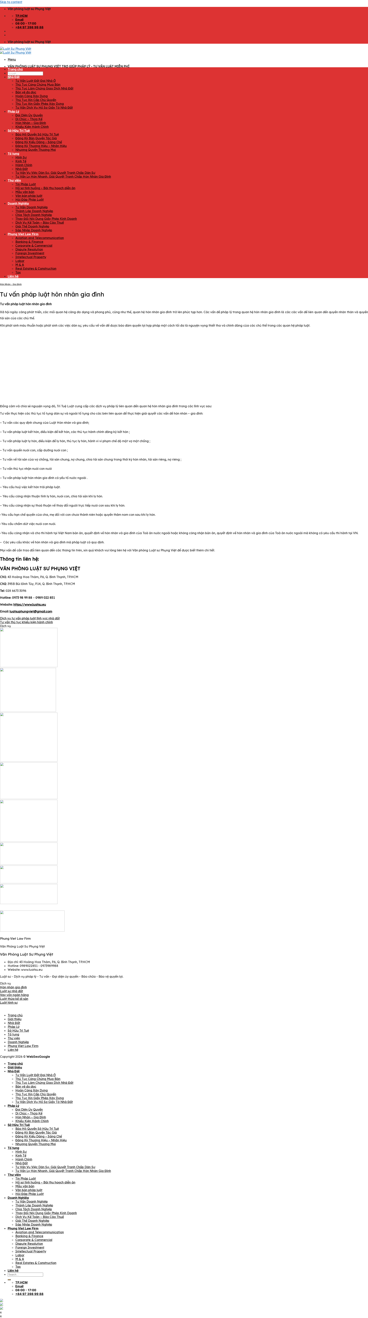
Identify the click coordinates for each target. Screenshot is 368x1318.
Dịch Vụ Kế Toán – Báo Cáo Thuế (39, 222)
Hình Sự (21, 157)
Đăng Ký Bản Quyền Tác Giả (36, 138)
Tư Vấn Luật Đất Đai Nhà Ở (35, 81)
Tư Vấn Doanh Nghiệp (31, 207)
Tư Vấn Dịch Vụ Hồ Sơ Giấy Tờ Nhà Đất (44, 107)
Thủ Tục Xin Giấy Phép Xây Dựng (39, 104)
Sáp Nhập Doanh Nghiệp (33, 230)
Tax (18, 272)
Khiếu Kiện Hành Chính (32, 127)
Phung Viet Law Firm (23, 234)
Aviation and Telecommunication (39, 238)
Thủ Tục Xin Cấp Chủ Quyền (35, 100)
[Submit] (9, 1279)
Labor (19, 261)
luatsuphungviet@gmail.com (31, 611)
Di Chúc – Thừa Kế (28, 119)
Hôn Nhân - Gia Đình (11, 284)
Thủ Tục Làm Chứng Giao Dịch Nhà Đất (44, 88)
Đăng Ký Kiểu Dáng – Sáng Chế (38, 142)
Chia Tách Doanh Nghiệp (33, 215)
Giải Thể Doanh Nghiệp (32, 226)
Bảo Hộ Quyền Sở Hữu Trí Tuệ (37, 134)
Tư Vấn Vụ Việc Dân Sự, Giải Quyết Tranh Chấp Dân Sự (55, 173)
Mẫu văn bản (24, 192)
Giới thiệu (15, 73)
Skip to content (11, 2)
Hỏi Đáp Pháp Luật (29, 199)
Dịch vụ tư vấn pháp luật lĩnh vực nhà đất (30, 618)
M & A (19, 265)
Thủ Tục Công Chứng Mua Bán (37, 84)
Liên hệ (13, 276)
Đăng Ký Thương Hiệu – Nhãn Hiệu (41, 146)
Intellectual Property (30, 257)
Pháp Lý (13, 111)
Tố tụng (13, 153)
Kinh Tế (20, 161)
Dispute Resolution (29, 249)
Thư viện (14, 180)
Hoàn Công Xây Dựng (31, 96)
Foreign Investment (29, 253)
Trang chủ (15, 69)
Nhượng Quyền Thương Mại (35, 150)
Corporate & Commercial (33, 245)
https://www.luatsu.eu (29, 604)
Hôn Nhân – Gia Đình (30, 123)
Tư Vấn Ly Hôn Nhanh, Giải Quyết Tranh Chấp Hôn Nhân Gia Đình (63, 176)
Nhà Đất (14, 77)
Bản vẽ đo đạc (25, 92)
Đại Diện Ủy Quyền (29, 115)
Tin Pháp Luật (25, 184)
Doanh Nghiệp (18, 203)
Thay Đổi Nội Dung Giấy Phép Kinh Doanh (46, 219)
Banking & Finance (29, 242)
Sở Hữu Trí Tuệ (19, 130)
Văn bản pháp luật (28, 196)
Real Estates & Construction (35, 268)
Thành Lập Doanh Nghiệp (34, 211)
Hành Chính (23, 165)
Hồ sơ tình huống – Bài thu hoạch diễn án (45, 188)
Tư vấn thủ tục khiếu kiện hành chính (26, 622)
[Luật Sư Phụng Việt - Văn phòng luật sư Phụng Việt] (15, 50)
